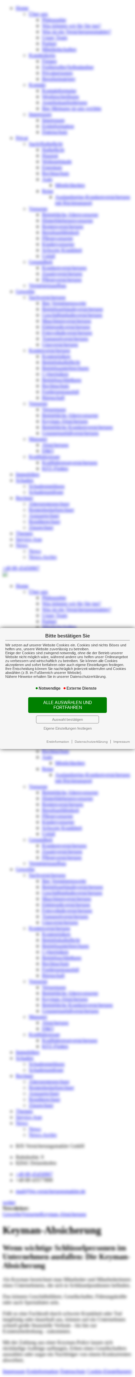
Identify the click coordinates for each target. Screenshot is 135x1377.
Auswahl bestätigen (67, 719)
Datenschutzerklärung (91, 741)
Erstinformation (58, 741)
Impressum (121, 741)
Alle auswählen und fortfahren (67, 705)
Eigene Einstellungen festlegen (68, 728)
